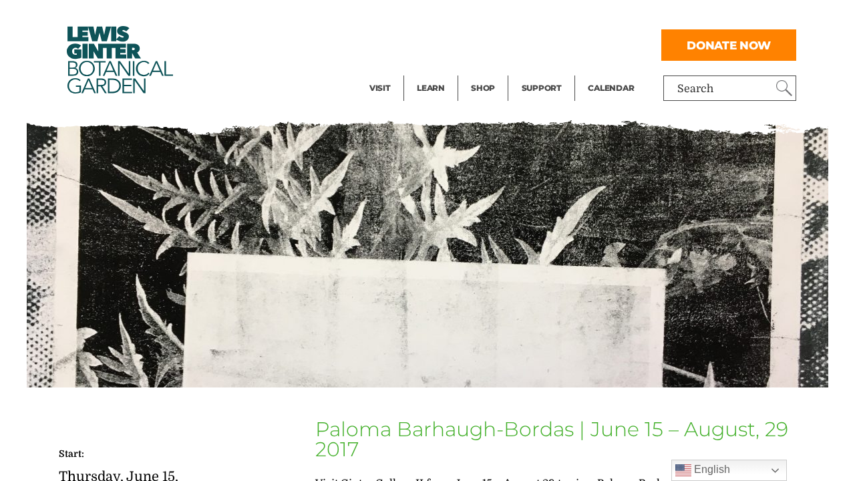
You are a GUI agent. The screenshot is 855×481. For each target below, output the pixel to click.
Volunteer (545, 71)
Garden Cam (448, 44)
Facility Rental (406, 17)
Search (695, 89)
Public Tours (448, 17)
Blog (427, 71)
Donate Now (729, 45)
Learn (431, 88)
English (710, 469)
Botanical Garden (119, 59)
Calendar (611, 88)
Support (542, 88)
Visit (380, 88)
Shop (483, 88)
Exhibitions (398, 71)
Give (532, 44)
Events (386, 44)
